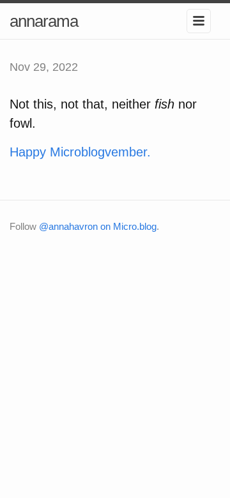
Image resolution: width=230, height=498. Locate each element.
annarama (44, 21)
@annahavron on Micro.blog (98, 226)
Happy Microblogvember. (80, 152)
